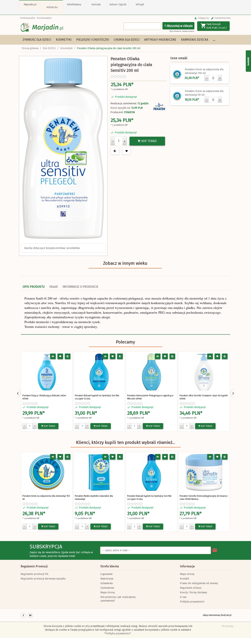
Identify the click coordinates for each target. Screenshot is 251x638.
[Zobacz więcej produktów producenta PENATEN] (159, 106)
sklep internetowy (211, 615)
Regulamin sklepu (190, 587)
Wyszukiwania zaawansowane (182, 31)
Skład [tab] (53, 286)
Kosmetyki (63, 39)
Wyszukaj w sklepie (180, 26)
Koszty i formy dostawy (193, 592)
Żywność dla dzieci (37, 39)
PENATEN (129, 112)
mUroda (96, 4)
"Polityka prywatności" (117, 633)
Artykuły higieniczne (160, 39)
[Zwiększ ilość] (125, 141)
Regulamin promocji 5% (34, 574)
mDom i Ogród (117, 4)
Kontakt (184, 578)
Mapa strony (107, 592)
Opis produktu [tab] (34, 286)
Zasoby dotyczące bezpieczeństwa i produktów (52, 248)
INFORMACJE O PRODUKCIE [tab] (80, 286)
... (214, 39)
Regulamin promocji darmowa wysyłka (43, 578)
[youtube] (30, 615)
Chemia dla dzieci (126, 39)
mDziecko (52, 7)
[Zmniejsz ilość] (113, 141)
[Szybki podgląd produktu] (53, 356)
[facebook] (23, 615)
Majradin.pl (30, 4)
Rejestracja (106, 578)
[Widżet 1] (248, 61)
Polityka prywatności (192, 601)
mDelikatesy (74, 4)
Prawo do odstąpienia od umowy (199, 583)
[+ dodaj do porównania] (68, 356)
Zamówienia (107, 587)
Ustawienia (106, 583)
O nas (183, 597)
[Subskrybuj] (215, 550)
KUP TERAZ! (149, 141)
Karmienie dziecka (194, 39)
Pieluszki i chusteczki (92, 39)
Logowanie (106, 574)
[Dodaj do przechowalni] (60, 356)
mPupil (140, 4)
